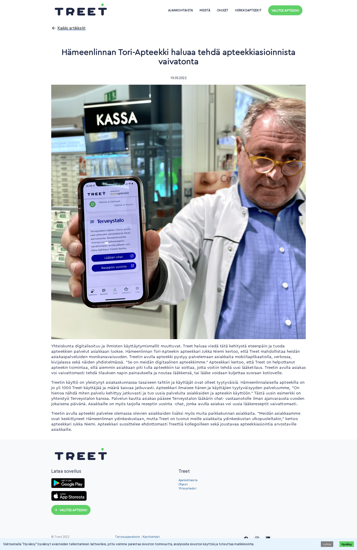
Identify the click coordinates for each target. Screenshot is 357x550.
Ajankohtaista (180, 10)
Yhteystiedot (187, 488)
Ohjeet (222, 10)
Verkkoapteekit (248, 10)
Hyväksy (347, 544)
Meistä (205, 10)
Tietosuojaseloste (127, 536)
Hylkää (327, 544)
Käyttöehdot (151, 536)
